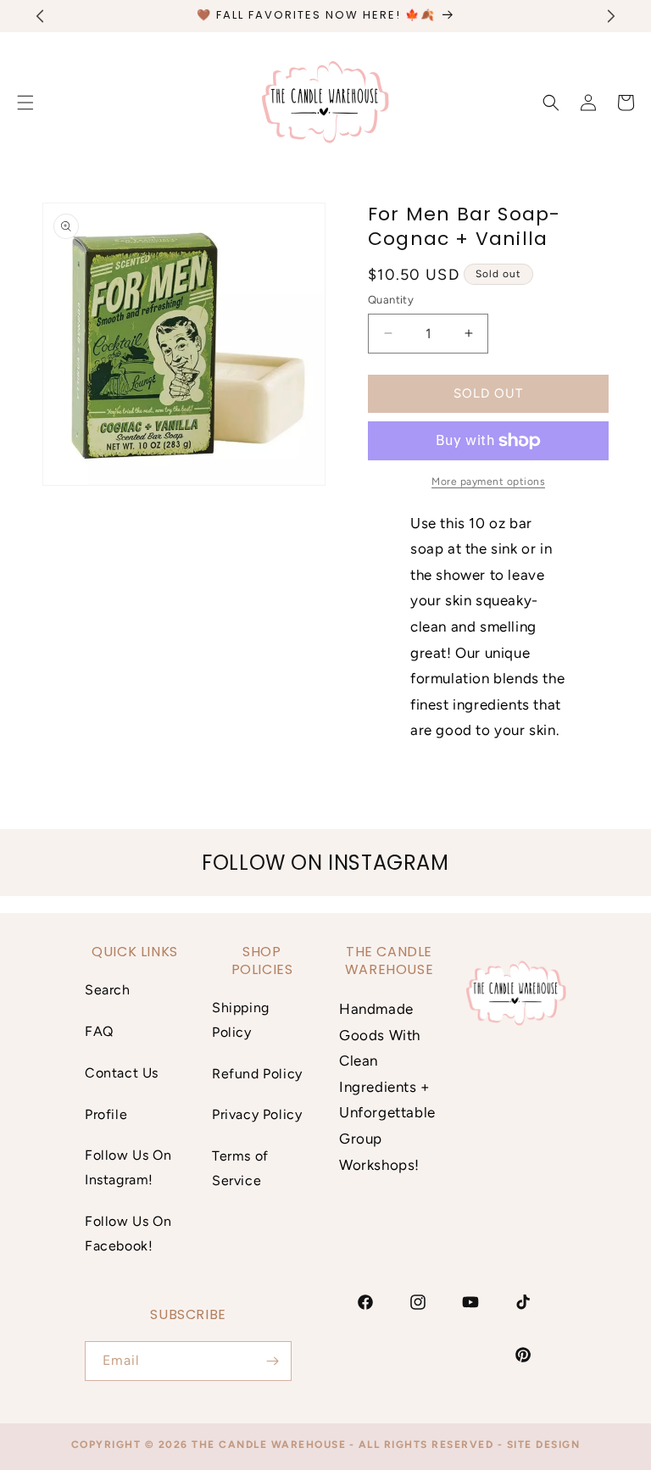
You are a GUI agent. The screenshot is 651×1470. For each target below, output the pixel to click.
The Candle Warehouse (269, 1445)
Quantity (391, 299)
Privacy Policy (257, 1114)
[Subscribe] (272, 1361)
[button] (551, 102)
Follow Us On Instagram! (128, 1167)
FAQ (99, 1031)
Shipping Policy (241, 1019)
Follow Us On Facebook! (128, 1233)
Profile (106, 1114)
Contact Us (122, 1073)
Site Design (544, 1445)
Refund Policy (257, 1074)
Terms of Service (240, 1168)
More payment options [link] (488, 481)
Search (108, 990)
